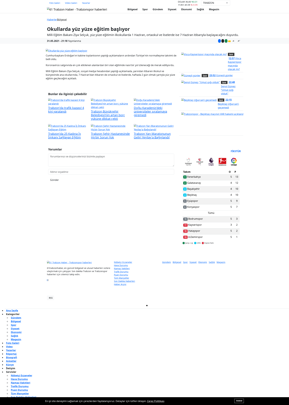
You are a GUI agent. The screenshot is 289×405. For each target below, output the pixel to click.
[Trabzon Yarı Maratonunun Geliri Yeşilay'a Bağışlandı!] (154, 127)
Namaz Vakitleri (122, 268)
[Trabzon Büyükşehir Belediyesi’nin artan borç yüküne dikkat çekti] (111, 103)
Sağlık (200, 9)
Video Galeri (71, 3)
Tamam (239, 401)
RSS (51, 297)
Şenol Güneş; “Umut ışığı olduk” (228, 87)
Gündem (158, 9)
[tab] (188, 162)
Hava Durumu (121, 265)
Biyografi (11, 357)
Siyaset (172, 9)
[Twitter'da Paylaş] (222, 41)
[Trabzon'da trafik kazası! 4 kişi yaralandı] (68, 101)
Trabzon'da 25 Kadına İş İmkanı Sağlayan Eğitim (64, 135)
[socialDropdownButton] (229, 41)
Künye (10, 364)
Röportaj (11, 354)
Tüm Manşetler (121, 278)
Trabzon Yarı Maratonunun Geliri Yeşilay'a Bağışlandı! (152, 135)
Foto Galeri (54, 3)
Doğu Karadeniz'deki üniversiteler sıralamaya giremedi (150, 111)
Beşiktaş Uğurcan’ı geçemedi (228, 103)
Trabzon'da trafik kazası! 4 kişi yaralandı (66, 109)
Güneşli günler (221, 75)
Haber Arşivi (120, 284)
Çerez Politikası (155, 401)
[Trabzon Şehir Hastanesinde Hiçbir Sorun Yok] (111, 127)
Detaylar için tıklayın (211, 252)
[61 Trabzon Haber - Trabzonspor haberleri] (77, 9)
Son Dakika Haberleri (124, 281)
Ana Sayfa (12, 310)
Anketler (11, 361)
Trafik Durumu (121, 271)
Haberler (52, 19)
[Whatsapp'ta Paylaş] (226, 41)
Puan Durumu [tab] (190, 151)
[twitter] (147, 305)
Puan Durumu (121, 274)
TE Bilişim (237, 297)
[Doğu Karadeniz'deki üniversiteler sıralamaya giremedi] (154, 101)
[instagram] (218, 305)
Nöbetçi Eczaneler (123, 262)
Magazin (214, 9)
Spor (145, 9)
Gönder (54, 180)
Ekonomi (186, 9)
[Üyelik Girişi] (241, 3)
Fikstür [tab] (236, 151)
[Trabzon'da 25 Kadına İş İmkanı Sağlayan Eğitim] (68, 127)
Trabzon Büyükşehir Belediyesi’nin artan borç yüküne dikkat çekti (108, 115)
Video (9, 346)
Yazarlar (86, 3)
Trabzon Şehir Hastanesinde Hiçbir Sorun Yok (110, 135)
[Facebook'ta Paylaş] (219, 41)
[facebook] (75, 305)
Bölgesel (132, 9)
